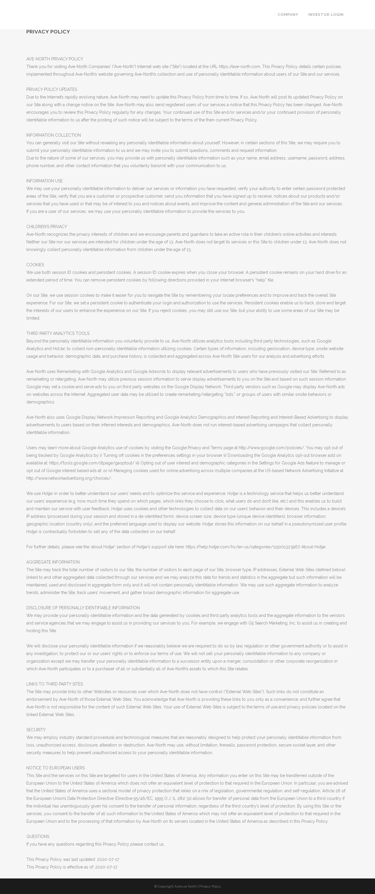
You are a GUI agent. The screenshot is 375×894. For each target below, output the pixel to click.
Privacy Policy (210, 886)
